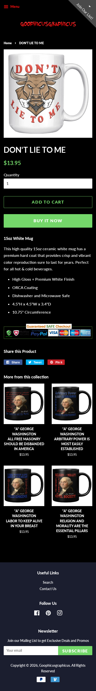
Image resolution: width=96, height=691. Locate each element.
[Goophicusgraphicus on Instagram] (59, 614)
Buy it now (48, 220)
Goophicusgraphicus (54, 665)
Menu (14, 6)
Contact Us (48, 589)
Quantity (11, 174)
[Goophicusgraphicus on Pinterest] (48, 614)
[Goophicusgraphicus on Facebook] (37, 614)
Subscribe (75, 650)
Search (48, 582)
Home (8, 43)
